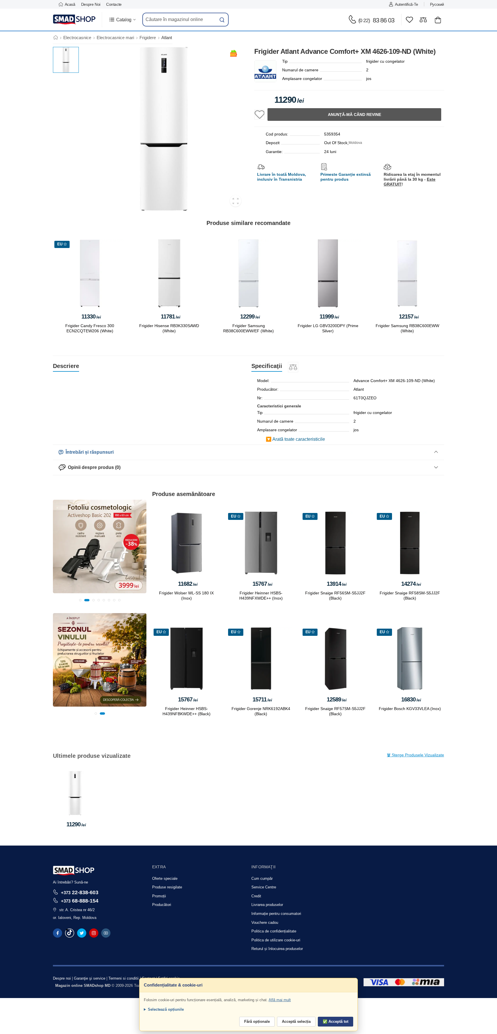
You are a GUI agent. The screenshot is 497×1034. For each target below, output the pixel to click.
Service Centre (263, 887)
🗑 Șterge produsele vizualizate (415, 755)
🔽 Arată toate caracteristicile (295, 439)
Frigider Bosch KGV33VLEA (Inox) (410, 708)
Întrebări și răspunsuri (88, 452)
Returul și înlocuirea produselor (277, 949)
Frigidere (147, 37)
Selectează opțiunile (166, 1009)
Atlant (166, 37)
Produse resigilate (167, 887)
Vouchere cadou (264, 922)
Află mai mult (280, 1000)
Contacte (114, 4)
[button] (122, 19)
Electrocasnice (77, 37)
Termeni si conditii (123, 978)
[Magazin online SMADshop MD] (74, 19)
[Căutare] (222, 19)
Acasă (70, 4)
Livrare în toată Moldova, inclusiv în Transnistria (281, 177)
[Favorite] (409, 19)
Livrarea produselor (267, 905)
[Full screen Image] (235, 201)
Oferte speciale (164, 878)
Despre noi (90, 4)
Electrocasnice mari (115, 37)
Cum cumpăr (262, 878)
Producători (161, 905)
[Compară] (423, 19)
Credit (256, 896)
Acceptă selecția (296, 1021)
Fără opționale (257, 1021)
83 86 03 (376, 20)
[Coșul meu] (438, 19)
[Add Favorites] (259, 114)
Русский (437, 4)
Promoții (159, 896)
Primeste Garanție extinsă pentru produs (345, 177)
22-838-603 (79, 892)
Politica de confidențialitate (273, 931)
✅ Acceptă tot (335, 1021)
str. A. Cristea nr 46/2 (77, 910)
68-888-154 (79, 900)
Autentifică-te (406, 4)
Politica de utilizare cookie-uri (275, 940)
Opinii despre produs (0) (93, 467)
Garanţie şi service (89, 978)
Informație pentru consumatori (276, 913)
